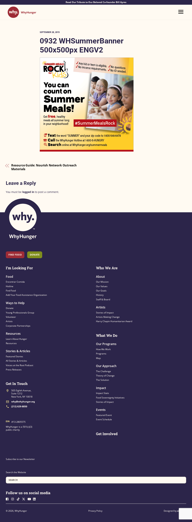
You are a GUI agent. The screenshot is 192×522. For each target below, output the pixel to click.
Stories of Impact (105, 312)
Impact (101, 388)
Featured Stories (14, 356)
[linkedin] (35, 498)
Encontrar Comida (15, 281)
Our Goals (101, 290)
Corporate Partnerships (18, 325)
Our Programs (106, 344)
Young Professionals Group (20, 312)
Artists (9, 321)
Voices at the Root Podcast (19, 365)
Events (101, 410)
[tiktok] (19, 498)
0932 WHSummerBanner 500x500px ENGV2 (82, 45)
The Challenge (103, 371)
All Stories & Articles (16, 360)
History (100, 295)
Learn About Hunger (16, 339)
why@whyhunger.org (23, 401)
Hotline (9, 286)
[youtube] (30, 498)
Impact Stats (102, 393)
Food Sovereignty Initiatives (110, 397)
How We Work (103, 349)
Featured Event (104, 415)
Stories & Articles (18, 351)
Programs (101, 353)
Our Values (101, 286)
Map (98, 358)
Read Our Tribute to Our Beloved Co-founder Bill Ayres (96, 2)
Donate (10, 308)
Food (9, 277)
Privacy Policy (95, 510)
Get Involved (107, 433)
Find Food (15, 254)
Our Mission (102, 281)
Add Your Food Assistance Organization (26, 295)
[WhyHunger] (22, 16)
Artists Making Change (108, 317)
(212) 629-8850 (19, 406)
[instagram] (13, 498)
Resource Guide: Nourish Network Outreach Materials (44, 167)
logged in (28, 192)
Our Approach (106, 366)
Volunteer (11, 317)
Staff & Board (103, 299)
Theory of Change (105, 375)
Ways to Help (15, 303)
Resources (13, 334)
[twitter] (24, 498)
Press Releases (14, 369)
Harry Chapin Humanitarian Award (114, 321)
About (100, 277)
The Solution (102, 380)
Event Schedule (104, 419)
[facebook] (8, 498)
